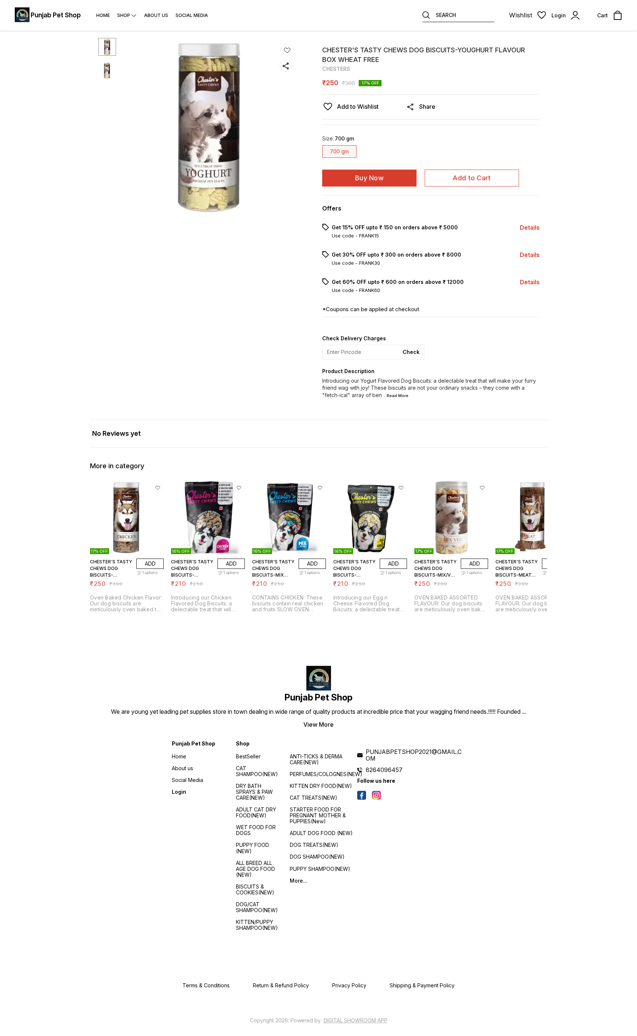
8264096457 (384, 769)
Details (530, 227)
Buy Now (369, 178)
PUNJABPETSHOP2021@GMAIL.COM (414, 755)
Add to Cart (472, 178)
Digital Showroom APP (355, 1020)
